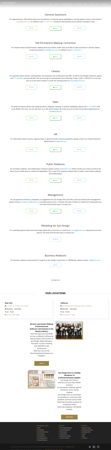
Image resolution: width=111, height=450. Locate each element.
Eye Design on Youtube (65, 436)
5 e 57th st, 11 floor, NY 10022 (17, 306)
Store (85, 4)
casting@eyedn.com (78, 230)
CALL (32, 28)
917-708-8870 (18, 78)
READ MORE (69, 417)
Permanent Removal (42, 440)
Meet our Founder (86, 428)
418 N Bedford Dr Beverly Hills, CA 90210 (77, 306)
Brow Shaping (41, 434)
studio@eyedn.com (23, 22)
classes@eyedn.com (77, 81)
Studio (57, 4)
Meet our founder (67, 4)
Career (83, 434)
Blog (98, 4)
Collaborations (63, 434)
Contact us (105, 4)
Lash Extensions (41, 436)
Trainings (78, 4)
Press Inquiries (63, 432)
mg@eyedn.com (94, 260)
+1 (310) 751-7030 (68, 315)
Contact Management (65, 430)
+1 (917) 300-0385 (13, 315)
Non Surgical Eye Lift (42, 438)
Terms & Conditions (64, 438)
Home (51, 4)
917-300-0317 (48, 22)
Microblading (41, 430)
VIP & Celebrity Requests (66, 428)
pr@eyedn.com (65, 169)
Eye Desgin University (87, 430)
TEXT (56, 28)
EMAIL (80, 28)
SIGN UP (41, 363)
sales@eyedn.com (55, 111)
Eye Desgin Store (86, 432)
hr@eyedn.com (61, 141)
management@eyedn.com (30, 202)
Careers (91, 4)
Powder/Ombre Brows (43, 432)
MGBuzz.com (71, 447)
